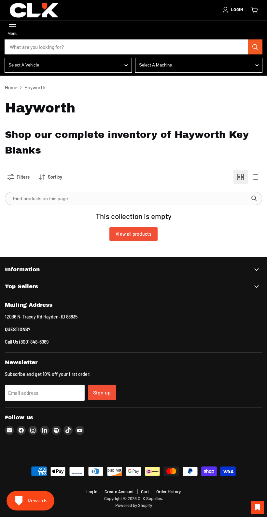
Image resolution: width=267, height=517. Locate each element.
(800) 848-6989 (34, 342)
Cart (145, 491)
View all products (133, 234)
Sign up (102, 392)
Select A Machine (155, 65)
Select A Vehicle (23, 65)
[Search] (255, 46)
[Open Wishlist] (257, 507)
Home (11, 87)
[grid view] (240, 177)
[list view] (255, 177)
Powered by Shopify (133, 505)
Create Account (119, 491)
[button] (232, 10)
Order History (168, 491)
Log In (91, 491)
